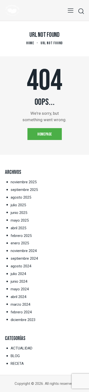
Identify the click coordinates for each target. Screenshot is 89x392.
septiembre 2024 (24, 258)
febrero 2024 (21, 312)
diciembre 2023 (23, 320)
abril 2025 (18, 228)
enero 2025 (20, 243)
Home (30, 43)
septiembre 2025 (24, 189)
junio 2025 (19, 212)
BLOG (15, 356)
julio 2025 (18, 205)
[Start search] (81, 11)
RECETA (17, 363)
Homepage (44, 134)
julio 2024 (18, 274)
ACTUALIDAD (21, 348)
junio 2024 (19, 281)
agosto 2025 (21, 197)
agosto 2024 (21, 266)
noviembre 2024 (24, 251)
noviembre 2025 (24, 182)
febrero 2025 (21, 235)
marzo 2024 (20, 304)
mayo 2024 (20, 289)
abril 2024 (18, 297)
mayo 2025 (20, 220)
